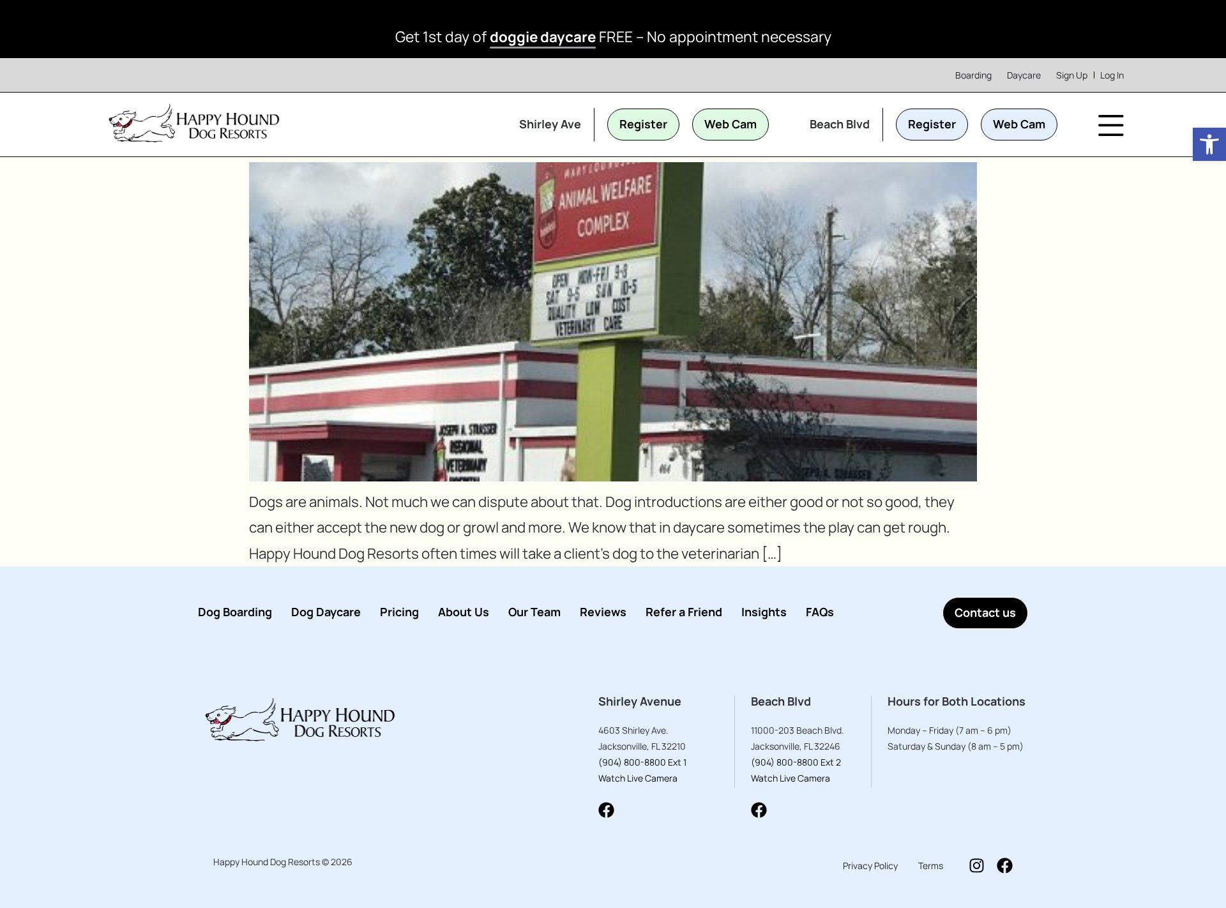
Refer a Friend (684, 611)
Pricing (399, 611)
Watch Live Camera (637, 778)
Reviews (603, 611)
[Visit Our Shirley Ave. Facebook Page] (606, 810)
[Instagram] (977, 866)
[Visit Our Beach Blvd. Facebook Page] (759, 810)
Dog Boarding (235, 611)
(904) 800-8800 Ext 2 (796, 762)
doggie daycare (543, 37)
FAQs (820, 611)
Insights (764, 611)
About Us (463, 611)
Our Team (534, 611)
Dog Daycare (326, 611)
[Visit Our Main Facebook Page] (1005, 866)
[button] (1209, 144)
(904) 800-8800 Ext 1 (642, 762)
